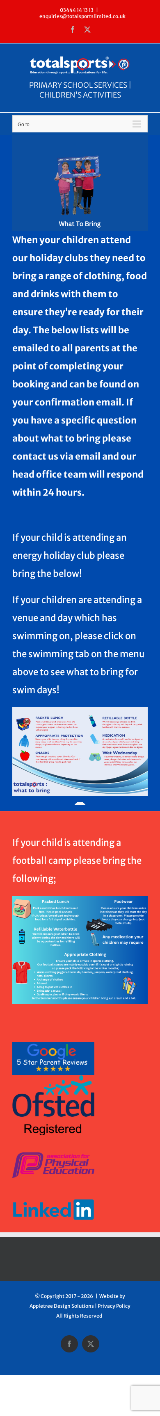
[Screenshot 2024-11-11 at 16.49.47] (53, 1045)
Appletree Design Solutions (62, 1306)
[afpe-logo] (53, 1155)
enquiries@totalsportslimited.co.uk (82, 16)
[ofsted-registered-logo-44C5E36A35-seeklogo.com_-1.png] (53, 1078)
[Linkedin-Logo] (53, 1189)
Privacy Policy (114, 1306)
